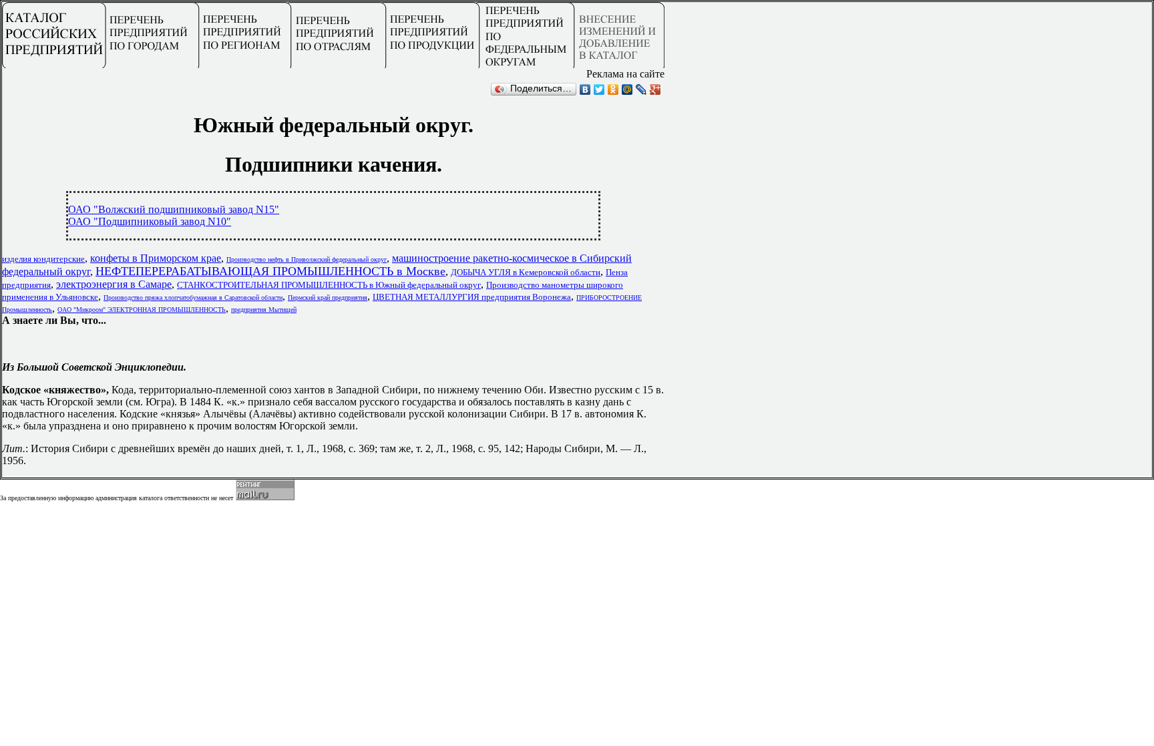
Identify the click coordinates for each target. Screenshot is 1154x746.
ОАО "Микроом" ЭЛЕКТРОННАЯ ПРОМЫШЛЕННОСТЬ (141, 309)
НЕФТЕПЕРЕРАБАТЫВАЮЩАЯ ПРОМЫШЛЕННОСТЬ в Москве (270, 271)
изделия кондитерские (43, 259)
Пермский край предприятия (327, 297)
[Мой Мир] (627, 89)
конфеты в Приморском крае (155, 258)
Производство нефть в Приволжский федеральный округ (306, 259)
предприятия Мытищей (264, 309)
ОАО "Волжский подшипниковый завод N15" (173, 209)
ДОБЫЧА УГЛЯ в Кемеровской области (525, 272)
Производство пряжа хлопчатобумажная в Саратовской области (193, 297)
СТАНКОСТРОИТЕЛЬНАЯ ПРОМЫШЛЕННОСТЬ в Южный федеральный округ (329, 285)
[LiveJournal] (641, 89)
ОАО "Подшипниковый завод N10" (149, 221)
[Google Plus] (655, 89)
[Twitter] (599, 89)
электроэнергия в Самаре (114, 284)
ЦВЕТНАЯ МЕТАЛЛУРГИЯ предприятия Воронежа (472, 297)
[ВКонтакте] (585, 89)
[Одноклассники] (613, 89)
